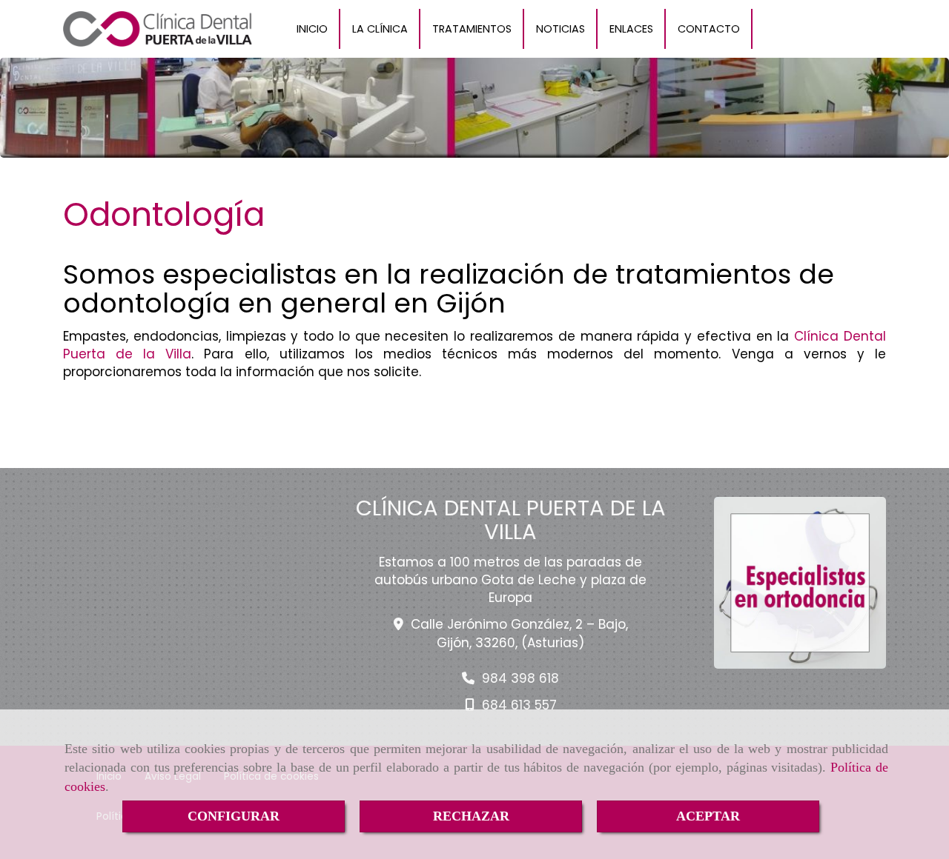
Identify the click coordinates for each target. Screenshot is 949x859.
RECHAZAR (471, 816)
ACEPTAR (708, 816)
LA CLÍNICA (380, 28)
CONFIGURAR (234, 816)
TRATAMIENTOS (472, 28)
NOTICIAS (560, 28)
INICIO (312, 28)
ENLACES (631, 28)
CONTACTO (709, 28)
